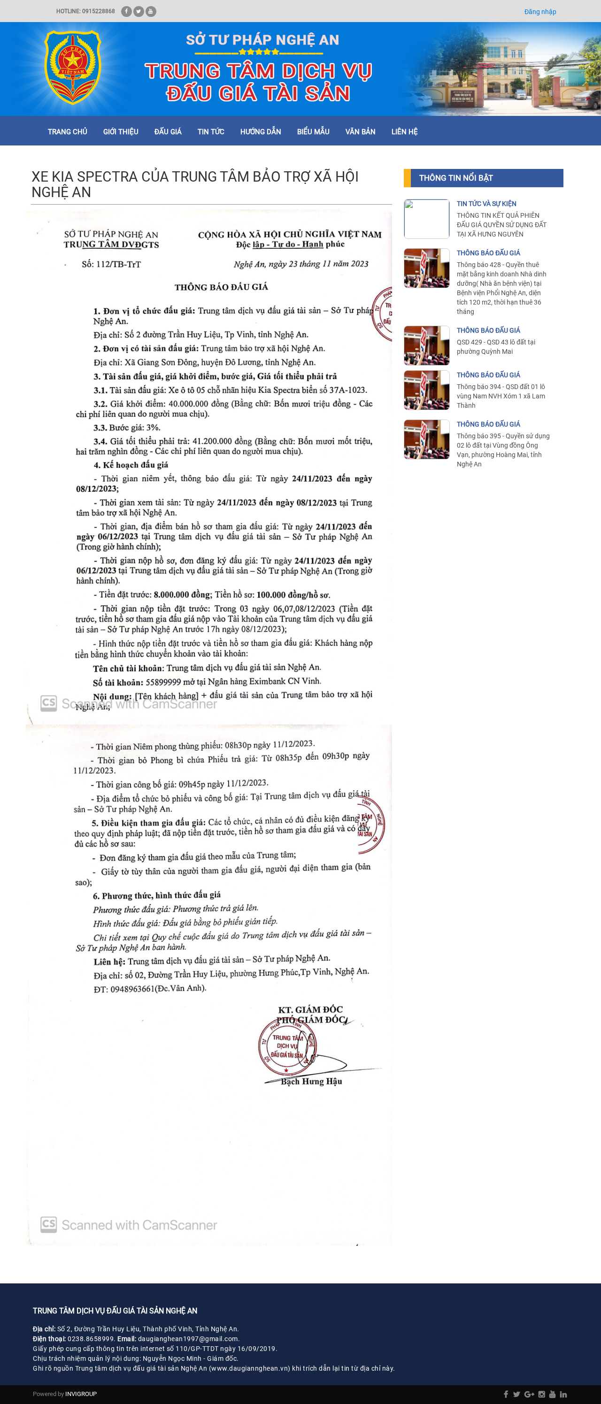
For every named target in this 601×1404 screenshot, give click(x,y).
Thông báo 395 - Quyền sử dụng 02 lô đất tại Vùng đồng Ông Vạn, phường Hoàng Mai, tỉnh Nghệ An (503, 450)
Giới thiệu (121, 132)
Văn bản (361, 132)
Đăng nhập (540, 11)
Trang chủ (67, 132)
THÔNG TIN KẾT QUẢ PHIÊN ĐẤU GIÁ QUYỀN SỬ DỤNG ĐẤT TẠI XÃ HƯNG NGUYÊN (502, 225)
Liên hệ (405, 132)
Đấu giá (168, 132)
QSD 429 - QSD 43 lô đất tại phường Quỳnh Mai (496, 346)
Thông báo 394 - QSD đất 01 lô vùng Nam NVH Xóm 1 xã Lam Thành (501, 396)
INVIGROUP (81, 1393)
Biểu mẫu (313, 132)
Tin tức (211, 132)
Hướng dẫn (260, 132)
